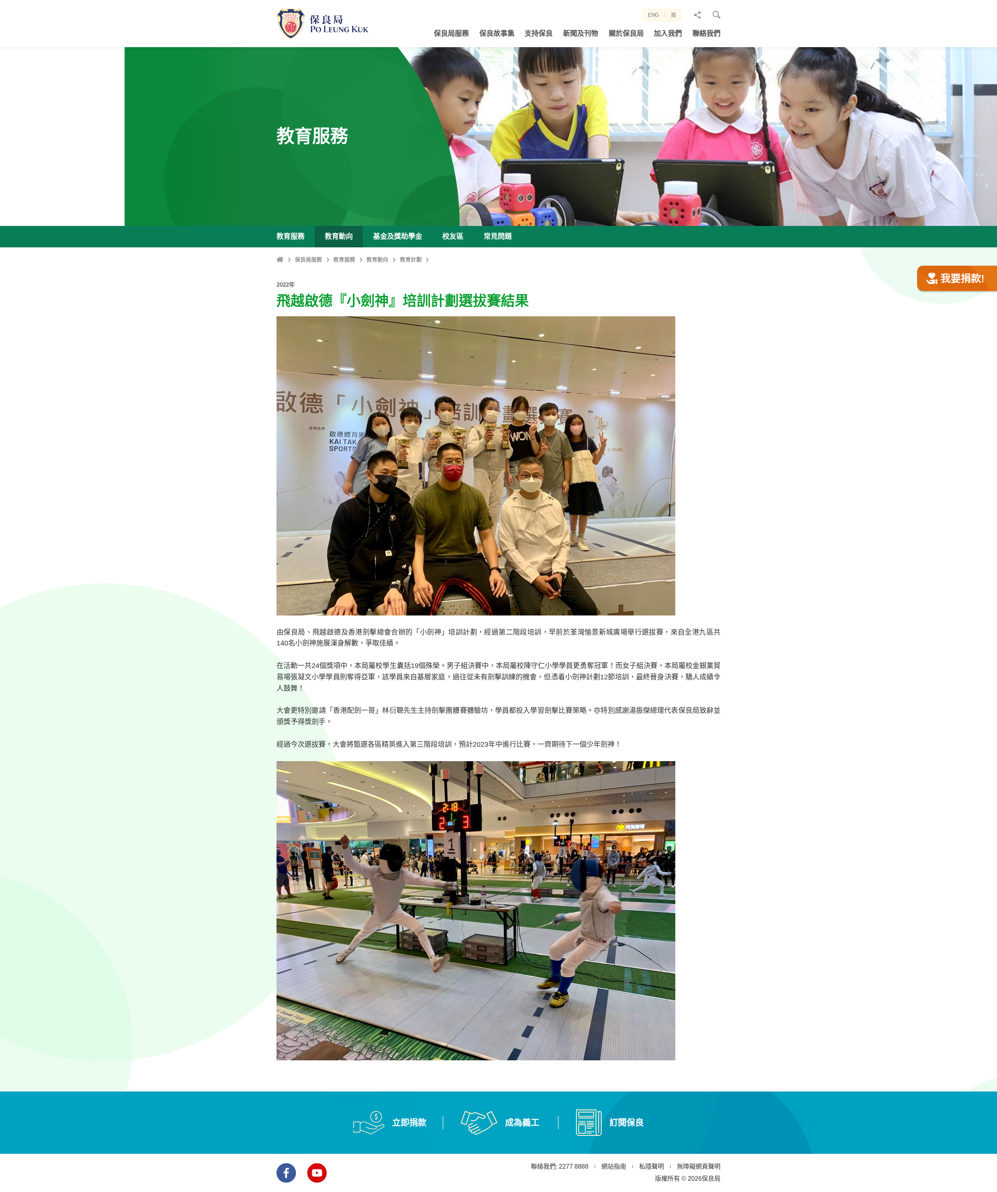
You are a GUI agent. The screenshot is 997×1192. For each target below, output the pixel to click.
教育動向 (377, 259)
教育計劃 (411, 259)
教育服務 (344, 259)
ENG (653, 15)
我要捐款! (963, 278)
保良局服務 (308, 259)
